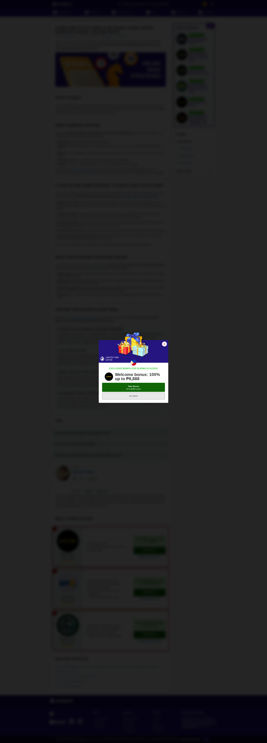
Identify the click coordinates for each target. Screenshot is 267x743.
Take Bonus (133, 387)
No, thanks (133, 396)
